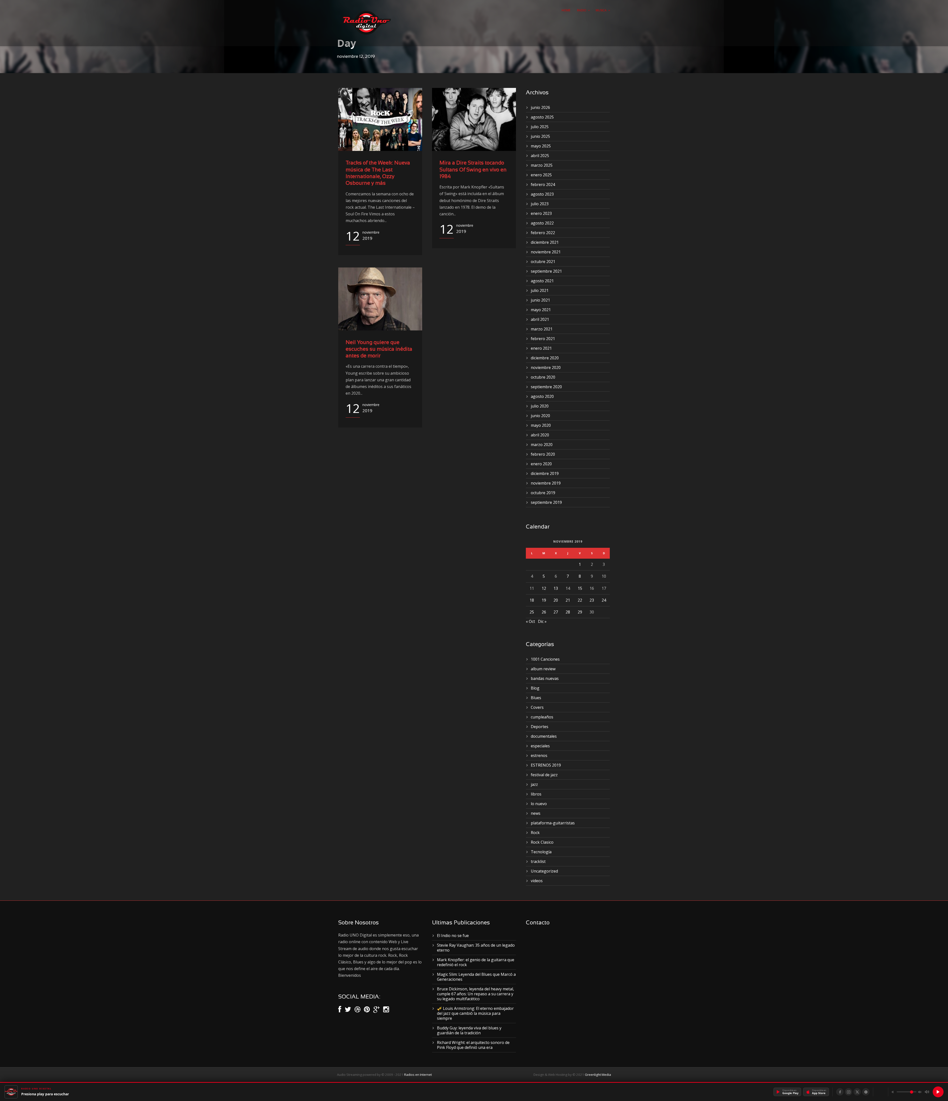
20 (555, 600)
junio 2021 (540, 300)
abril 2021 (540, 319)
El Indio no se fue (453, 935)
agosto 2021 (542, 281)
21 (568, 600)
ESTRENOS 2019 (546, 765)
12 (544, 588)
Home (566, 10)
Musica (601, 10)
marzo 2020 (542, 444)
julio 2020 (540, 406)
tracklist (538, 861)
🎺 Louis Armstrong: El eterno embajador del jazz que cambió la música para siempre (475, 1013)
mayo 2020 (541, 425)
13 (555, 588)
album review (543, 669)
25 (532, 612)
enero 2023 (541, 213)
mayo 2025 (541, 146)
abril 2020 (540, 435)
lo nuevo (539, 803)
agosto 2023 (542, 194)
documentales (544, 736)
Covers (537, 707)
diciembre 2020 (545, 358)
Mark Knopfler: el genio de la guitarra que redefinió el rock (475, 962)
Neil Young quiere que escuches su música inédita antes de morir (379, 349)
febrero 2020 (543, 454)
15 (580, 588)
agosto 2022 (542, 223)
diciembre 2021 (545, 242)
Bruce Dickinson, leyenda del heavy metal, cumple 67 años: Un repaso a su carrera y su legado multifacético (475, 993)
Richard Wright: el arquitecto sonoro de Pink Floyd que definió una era (473, 1045)
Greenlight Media (598, 1074)
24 (604, 600)
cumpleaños (542, 717)
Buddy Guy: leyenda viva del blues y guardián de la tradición (469, 1030)
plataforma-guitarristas (553, 823)
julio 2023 (540, 203)
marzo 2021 (542, 329)
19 (544, 600)
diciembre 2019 (545, 473)
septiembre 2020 (546, 386)
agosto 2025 (542, 117)
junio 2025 (540, 136)
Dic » (542, 621)
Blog (535, 688)
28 (568, 612)
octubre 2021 (543, 261)
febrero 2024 (543, 184)
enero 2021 (541, 348)
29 (580, 612)
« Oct (530, 621)
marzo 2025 (542, 165)
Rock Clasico (542, 842)
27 (555, 612)
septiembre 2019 (546, 502)
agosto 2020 (542, 396)
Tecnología (541, 852)
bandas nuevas (545, 678)
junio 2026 (540, 107)
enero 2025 (541, 175)
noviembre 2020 (546, 367)
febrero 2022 (543, 232)
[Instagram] (848, 1092)
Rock (535, 832)
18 (532, 600)
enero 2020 (541, 464)
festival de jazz (544, 774)
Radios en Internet (418, 1074)
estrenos (539, 755)
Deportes (539, 726)
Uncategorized (544, 871)
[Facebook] (840, 1092)
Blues (536, 697)
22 (580, 600)
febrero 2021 (543, 338)
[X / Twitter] (857, 1092)
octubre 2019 (543, 492)
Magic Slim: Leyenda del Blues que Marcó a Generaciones (476, 977)
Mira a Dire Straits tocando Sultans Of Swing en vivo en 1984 (473, 170)
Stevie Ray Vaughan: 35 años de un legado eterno (476, 947)
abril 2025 (540, 155)
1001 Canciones (545, 659)
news (535, 813)
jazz (534, 784)
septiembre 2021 (546, 271)
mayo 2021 (541, 309)
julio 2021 (540, 290)
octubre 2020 (543, 377)
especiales (540, 746)
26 (544, 612)
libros (536, 794)
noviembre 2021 (546, 252)
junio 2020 (540, 415)
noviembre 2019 (546, 483)
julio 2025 (540, 126)
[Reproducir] (938, 1091)
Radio (581, 10)
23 (592, 600)
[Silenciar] (927, 1092)
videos (537, 880)
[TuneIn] (865, 1092)
